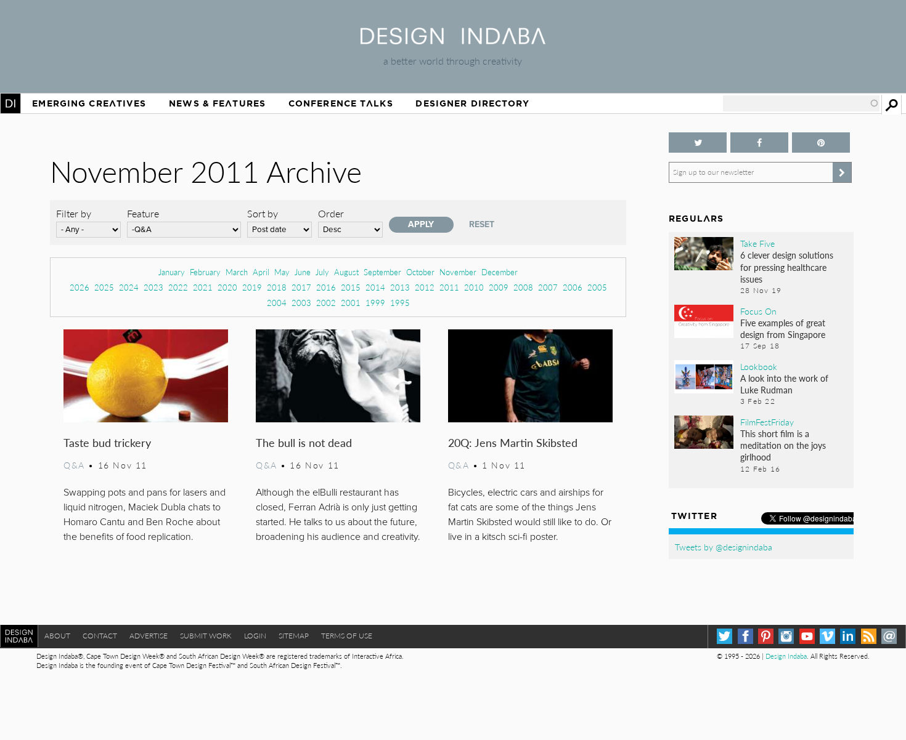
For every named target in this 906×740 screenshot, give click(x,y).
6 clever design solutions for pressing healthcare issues (786, 266)
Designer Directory (472, 103)
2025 (104, 287)
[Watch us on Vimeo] (827, 636)
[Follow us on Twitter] (698, 142)
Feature (143, 213)
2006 (572, 287)
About (57, 635)
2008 (523, 287)
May (282, 272)
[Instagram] (786, 636)
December (499, 272)
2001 (351, 302)
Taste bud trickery (107, 442)
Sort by (262, 213)
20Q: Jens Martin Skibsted (512, 442)
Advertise (148, 635)
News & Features (217, 103)
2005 (597, 287)
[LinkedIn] (847, 636)
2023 (153, 287)
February (205, 272)
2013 (400, 287)
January (171, 272)
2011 (449, 287)
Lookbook (758, 366)
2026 (79, 287)
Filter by (73, 213)
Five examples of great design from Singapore (782, 328)
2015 (351, 287)
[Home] (453, 40)
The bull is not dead (304, 442)
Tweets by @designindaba (723, 547)
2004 (277, 302)
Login (255, 635)
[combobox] (801, 103)
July (322, 272)
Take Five (757, 243)
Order (331, 213)
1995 (400, 302)
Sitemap (294, 635)
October (420, 272)
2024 (129, 287)
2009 (498, 287)
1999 (375, 302)
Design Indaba (786, 656)
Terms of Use (346, 635)
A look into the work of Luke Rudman (784, 384)
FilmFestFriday (767, 422)
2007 (548, 287)
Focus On (758, 311)
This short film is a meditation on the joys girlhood (783, 445)
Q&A (74, 465)
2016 (326, 287)
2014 (375, 287)
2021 (203, 287)
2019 (252, 287)
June (303, 272)
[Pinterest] (765, 636)
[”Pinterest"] (821, 142)
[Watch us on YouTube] (807, 636)
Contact (100, 635)
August (346, 272)
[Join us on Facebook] (759, 142)
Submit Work (206, 635)
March (237, 272)
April (261, 272)
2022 (178, 287)
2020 (227, 287)
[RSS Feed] (868, 636)
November (457, 272)
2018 (277, 287)
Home (10, 103)
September (382, 272)
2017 (301, 287)
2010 (474, 287)
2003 (301, 302)
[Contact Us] (889, 636)
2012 (425, 287)
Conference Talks (340, 103)
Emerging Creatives (89, 103)
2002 (326, 302)
